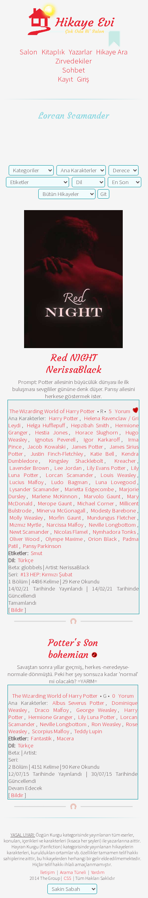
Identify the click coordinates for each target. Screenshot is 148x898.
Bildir (17, 609)
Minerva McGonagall (61, 510)
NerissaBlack (73, 370)
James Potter (87, 446)
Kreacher (125, 460)
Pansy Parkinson (42, 546)
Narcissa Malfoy (65, 524)
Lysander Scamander (34, 489)
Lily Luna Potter (96, 717)
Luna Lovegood (116, 482)
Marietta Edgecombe (89, 489)
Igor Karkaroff (102, 439)
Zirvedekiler (73, 60)
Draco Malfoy (52, 710)
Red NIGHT (73, 358)
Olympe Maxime (63, 538)
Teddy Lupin (88, 731)
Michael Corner (95, 503)
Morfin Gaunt (65, 517)
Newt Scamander (29, 531)
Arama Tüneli (73, 872)
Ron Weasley (106, 724)
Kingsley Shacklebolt (76, 460)
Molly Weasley (26, 517)
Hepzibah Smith (90, 425)
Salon (28, 51)
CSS (67, 878)
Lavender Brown (29, 467)
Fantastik (41, 738)
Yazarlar (80, 51)
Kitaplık (53, 51)
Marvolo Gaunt (102, 496)
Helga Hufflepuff (46, 425)
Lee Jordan (68, 467)
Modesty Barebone (113, 510)
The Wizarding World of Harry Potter (52, 411)
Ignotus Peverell (55, 439)
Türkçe (25, 560)
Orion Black (102, 538)
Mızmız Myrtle (25, 524)
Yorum (122, 411)
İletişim (47, 872)
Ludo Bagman (69, 482)
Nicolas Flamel (71, 531)
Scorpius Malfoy (50, 731)
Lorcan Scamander (69, 475)
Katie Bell (102, 453)
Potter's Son (73, 643)
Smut (36, 553)
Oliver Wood (24, 538)
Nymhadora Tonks (114, 531)
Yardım (98, 872)
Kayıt (65, 79)
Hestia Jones (51, 432)
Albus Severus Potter (78, 702)
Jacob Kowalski (46, 446)
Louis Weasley (118, 475)
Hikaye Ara (111, 51)
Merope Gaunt (54, 503)
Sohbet (73, 70)
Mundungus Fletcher (111, 517)
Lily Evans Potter (106, 467)
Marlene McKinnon (54, 496)
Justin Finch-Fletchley (56, 453)
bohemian (69, 655)
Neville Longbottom (112, 524)
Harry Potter (63, 418)
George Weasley (96, 710)
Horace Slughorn (96, 432)
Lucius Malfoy (26, 482)
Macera (65, 738)
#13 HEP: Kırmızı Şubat (46, 574)
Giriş (83, 79)
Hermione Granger (50, 717)
